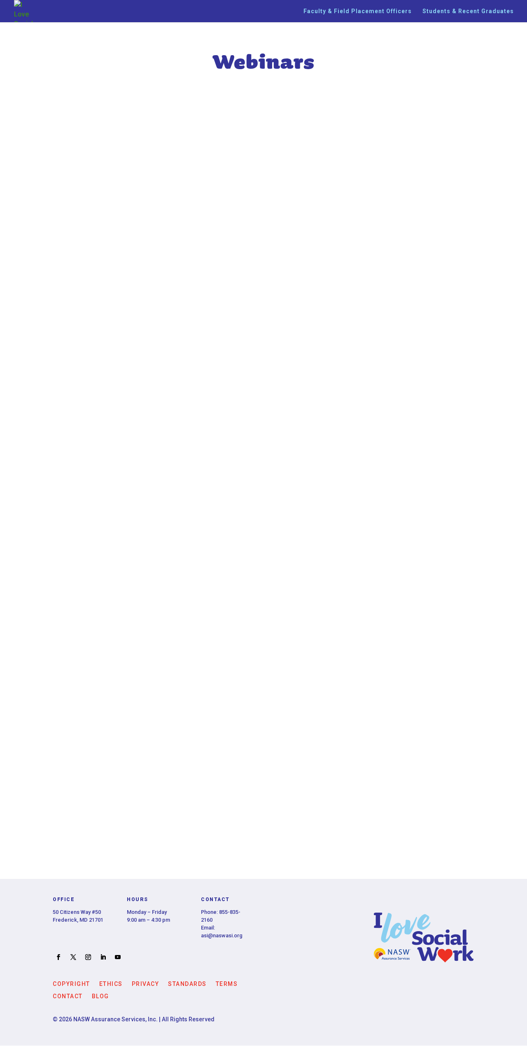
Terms (227, 984)
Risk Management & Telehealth (263, 152)
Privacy (145, 984)
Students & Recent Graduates (468, 11)
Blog (100, 996)
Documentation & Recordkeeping (263, 493)
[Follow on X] (73, 957)
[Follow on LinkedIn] (103, 957)
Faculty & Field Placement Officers (357, 11)
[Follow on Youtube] (118, 957)
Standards (187, 984)
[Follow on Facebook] (58, 957)
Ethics (111, 984)
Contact (68, 996)
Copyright (71, 984)
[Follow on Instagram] (88, 957)
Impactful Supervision (263, 791)
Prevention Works (263, 592)
